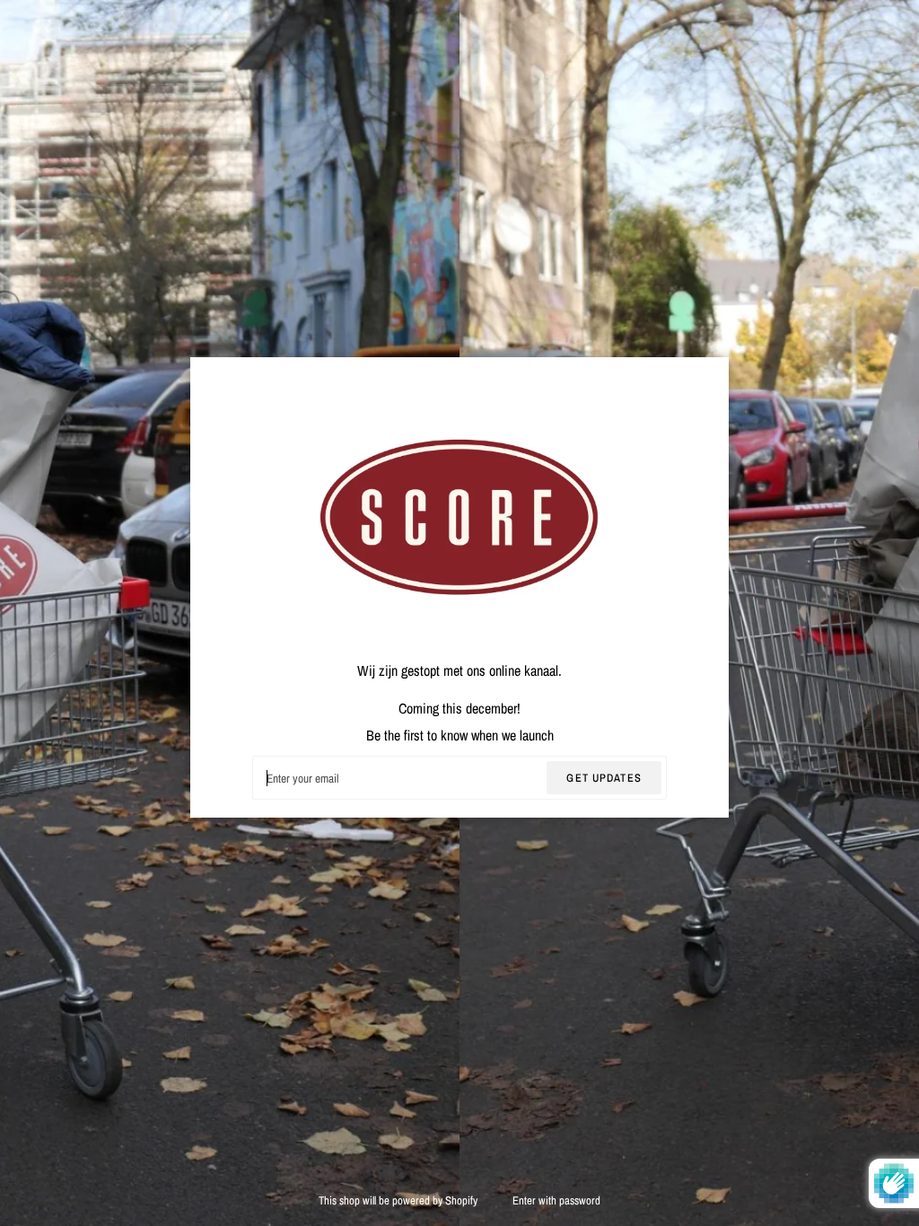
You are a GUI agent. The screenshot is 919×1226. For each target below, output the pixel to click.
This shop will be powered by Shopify (399, 1200)
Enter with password (556, 1200)
